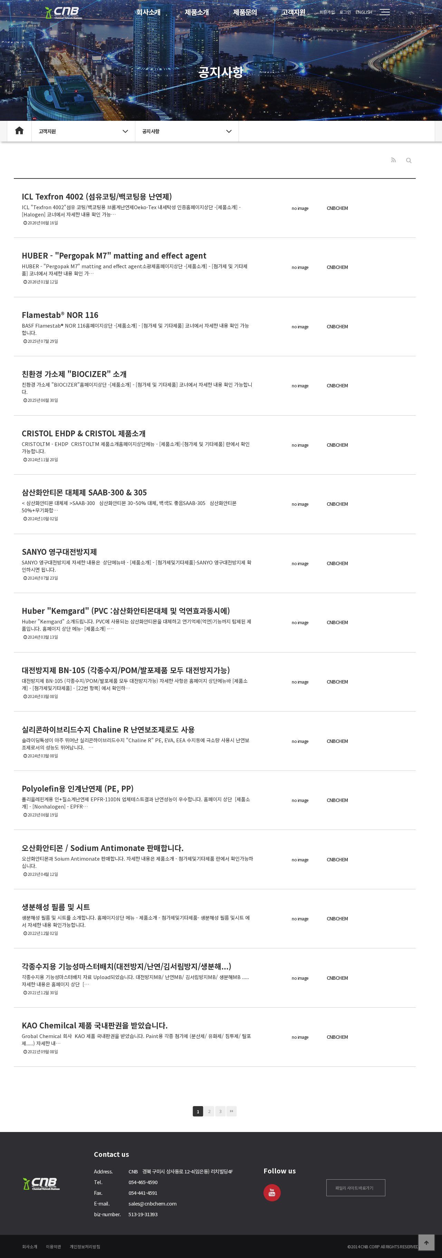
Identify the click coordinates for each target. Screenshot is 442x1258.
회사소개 (148, 12)
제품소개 (197, 12)
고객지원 (293, 12)
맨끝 (232, 1111)
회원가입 (327, 12)
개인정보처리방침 (85, 1246)
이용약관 (53, 1246)
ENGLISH (364, 12)
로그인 (345, 12)
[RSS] (393, 160)
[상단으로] (426, 1242)
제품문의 (245, 12)
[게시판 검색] (409, 160)
